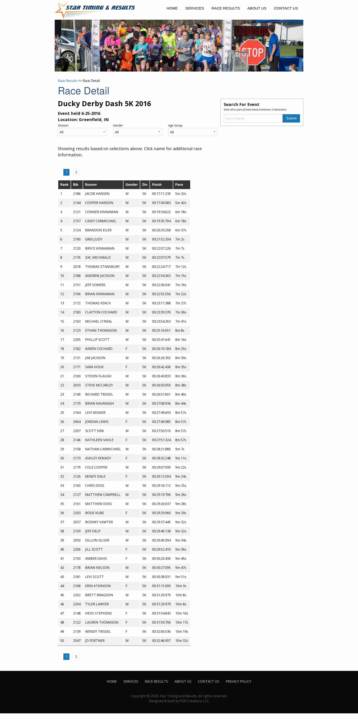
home (172, 8)
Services (194, 8)
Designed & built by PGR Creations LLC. (179, 701)
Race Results (226, 8)
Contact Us (286, 8)
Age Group (175, 125)
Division (63, 125)
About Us (256, 8)
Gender (118, 125)
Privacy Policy (238, 681)
